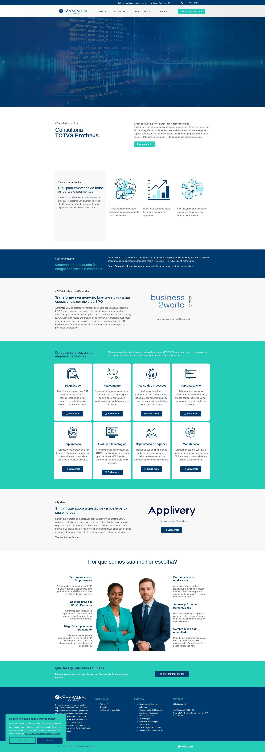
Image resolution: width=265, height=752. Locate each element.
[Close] (64, 715)
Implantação (144, 719)
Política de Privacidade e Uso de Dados (42, 734)
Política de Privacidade (110, 710)
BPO (137, 11)
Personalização (146, 716)
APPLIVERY (148, 11)
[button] (3, 62)
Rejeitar (22, 740)
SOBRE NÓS (103, 11)
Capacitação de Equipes (150, 727)
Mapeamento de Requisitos (151, 710)
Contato (103, 707)
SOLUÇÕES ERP (120, 11)
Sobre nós (104, 704)
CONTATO (163, 11)
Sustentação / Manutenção (151, 730)
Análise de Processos (148, 713)
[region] (36, 730)
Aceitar (50, 740)
